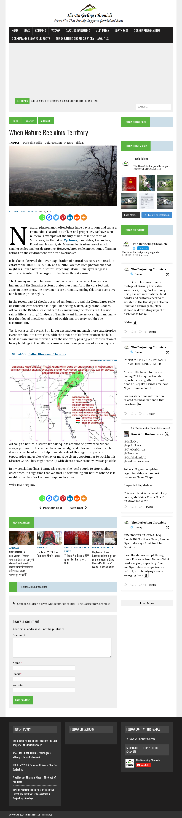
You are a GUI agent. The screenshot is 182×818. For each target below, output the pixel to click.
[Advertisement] (91, 71)
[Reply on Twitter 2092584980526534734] (126, 414)
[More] (84, 217)
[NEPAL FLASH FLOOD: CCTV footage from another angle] (129, 201)
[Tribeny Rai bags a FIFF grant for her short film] (76, 543)
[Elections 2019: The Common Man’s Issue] (49, 543)
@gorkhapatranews (136, 461)
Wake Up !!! (106, 547)
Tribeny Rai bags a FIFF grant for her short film (76, 559)
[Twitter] (56, 217)
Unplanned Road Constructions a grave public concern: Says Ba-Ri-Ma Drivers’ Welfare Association (104, 559)
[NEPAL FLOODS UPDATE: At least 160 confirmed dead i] (165, 183)
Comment (19, 635)
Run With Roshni (143, 434)
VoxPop (55, 30)
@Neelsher (131, 453)
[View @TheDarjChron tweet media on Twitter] (135, 322)
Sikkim (80, 142)
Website (18, 685)
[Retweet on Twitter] (132, 428)
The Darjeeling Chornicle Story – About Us (82, 38)
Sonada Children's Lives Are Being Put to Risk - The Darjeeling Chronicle (63, 604)
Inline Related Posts (107, 360)
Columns (40, 30)
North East (121, 30)
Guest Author (28, 211)
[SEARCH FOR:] (153, 106)
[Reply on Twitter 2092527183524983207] (126, 585)
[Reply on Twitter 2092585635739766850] (126, 332)
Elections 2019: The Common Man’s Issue (48, 554)
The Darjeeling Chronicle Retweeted (152, 428)
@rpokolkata (132, 445)
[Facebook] (49, 217)
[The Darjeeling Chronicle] (91, 13)
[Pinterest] (63, 217)
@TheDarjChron (134, 449)
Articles (14, 547)
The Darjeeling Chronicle (148, 269)
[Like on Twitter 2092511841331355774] (141, 507)
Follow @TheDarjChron (140, 739)
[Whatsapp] (42, 217)
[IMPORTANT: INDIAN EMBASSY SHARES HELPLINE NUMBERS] (147, 201)
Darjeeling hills (32, 142)
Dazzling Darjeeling (78, 30)
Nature (68, 142)
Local (95, 547)
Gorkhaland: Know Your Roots (31, 38)
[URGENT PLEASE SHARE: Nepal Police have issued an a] (129, 183)
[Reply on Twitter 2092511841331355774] (126, 507)
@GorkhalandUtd (135, 457)
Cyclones (70, 240)
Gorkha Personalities (147, 30)
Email (16, 674)
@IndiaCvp (131, 441)
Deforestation (53, 142)
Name (17, 663)
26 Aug (138, 274)
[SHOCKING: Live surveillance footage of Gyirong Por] (165, 201)
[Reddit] (77, 217)
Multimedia (102, 30)
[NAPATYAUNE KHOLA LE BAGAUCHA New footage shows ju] (147, 183)
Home (15, 30)
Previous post (52, 508)
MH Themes (47, 814)
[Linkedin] (70, 217)
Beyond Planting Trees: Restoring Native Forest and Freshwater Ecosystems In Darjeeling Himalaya (33, 794)
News (26, 30)
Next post (76, 508)
